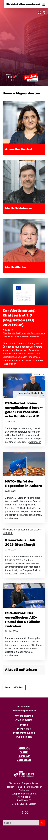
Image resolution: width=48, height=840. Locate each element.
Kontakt (24, 751)
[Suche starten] (42, 823)
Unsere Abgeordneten (24, 710)
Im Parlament (24, 706)
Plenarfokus (24, 728)
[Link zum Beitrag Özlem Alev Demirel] (24, 122)
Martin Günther (15, 267)
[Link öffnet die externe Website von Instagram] (39, 12)
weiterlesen (10, 363)
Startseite (24, 747)
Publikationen (24, 736)
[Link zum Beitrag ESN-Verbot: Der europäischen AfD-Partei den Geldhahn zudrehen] (24, 595)
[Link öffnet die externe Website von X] (43, 12)
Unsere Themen (24, 715)
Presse (24, 724)
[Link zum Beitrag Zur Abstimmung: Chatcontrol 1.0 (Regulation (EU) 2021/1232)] (24, 291)
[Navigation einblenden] (43, 4)
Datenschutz (24, 759)
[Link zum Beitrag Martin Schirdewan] (24, 181)
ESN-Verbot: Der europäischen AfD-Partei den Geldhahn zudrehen (22, 619)
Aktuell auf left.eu (21, 670)
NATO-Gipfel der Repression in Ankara (23, 483)
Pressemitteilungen (31, 336)
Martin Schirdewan (18, 208)
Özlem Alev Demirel (18, 149)
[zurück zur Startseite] (22, 77)
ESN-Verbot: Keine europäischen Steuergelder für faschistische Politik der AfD (24, 409)
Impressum (24, 755)
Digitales (7, 333)
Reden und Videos (14, 687)
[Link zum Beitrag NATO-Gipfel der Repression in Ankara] (24, 463)
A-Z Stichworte (24, 719)
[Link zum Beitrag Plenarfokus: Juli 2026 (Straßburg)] (24, 531)
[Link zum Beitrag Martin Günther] (24, 240)
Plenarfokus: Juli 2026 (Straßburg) (20, 542)
